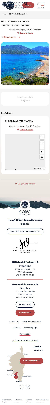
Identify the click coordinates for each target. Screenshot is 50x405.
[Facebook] (22, 387)
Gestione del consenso (18, 401)
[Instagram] (28, 387)
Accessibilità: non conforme (42, 401)
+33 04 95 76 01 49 (25, 275)
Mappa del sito (29, 401)
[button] (18, 37)
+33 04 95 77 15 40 (25, 297)
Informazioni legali (6, 401)
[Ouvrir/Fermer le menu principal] (40, 5)
